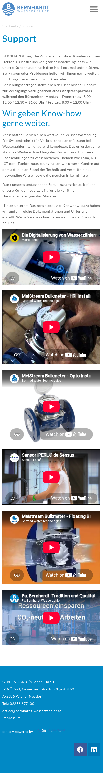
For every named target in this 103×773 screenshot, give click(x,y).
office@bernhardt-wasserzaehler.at (31, 711)
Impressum (11, 718)
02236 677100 (22, 703)
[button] (93, 9)
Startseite (10, 26)
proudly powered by (18, 732)
